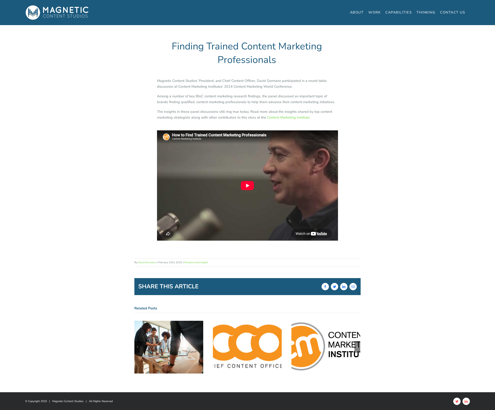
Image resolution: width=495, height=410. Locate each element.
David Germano (147, 262)
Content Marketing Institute (288, 117)
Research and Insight (196, 262)
